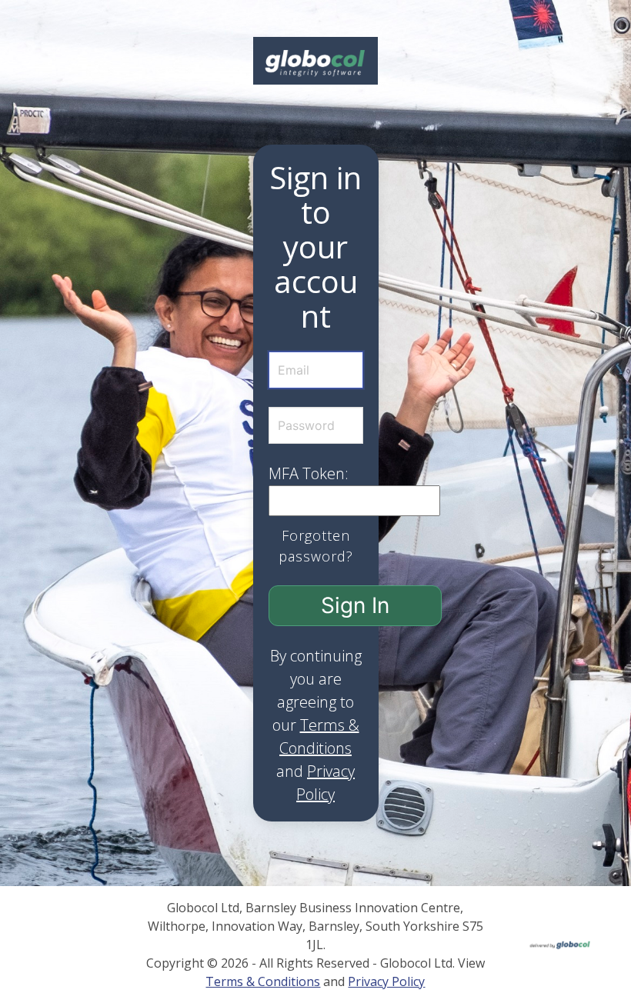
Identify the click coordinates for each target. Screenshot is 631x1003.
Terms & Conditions (262, 981)
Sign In (355, 605)
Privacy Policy (386, 981)
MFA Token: (309, 473)
